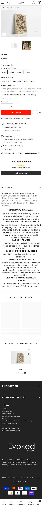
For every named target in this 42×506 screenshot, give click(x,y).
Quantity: (4, 102)
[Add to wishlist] (35, 112)
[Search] (8, 2)
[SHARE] (39, 112)
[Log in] (33, 3)
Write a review (21, 173)
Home (2, 7)
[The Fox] (21, 357)
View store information (12, 131)
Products (9, 7)
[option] (21, 362)
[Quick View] (28, 354)
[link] (10, 330)
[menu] (2, 2)
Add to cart (16, 113)
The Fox (21, 369)
